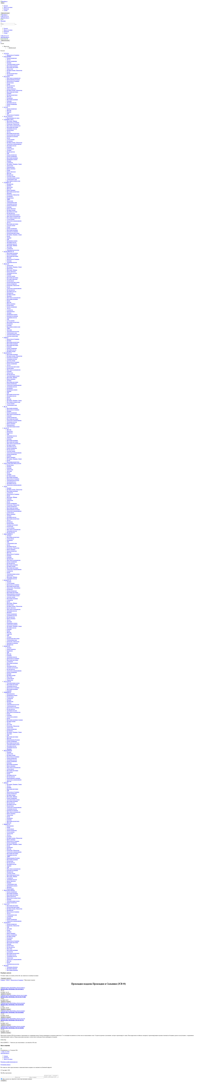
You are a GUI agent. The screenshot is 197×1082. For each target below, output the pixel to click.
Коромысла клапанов (12, 136)
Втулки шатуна (11, 85)
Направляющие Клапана (13, 79)
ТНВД (8, 199)
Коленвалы (10, 98)
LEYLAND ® (7, 681)
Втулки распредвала (12, 73)
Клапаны (9, 101)
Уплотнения (10, 75)
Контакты (6, 9)
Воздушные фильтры (12, 970)
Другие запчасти (8, 116)
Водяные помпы (11, 210)
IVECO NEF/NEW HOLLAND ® (12, 463)
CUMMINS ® (7, 182)
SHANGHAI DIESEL (9, 890)
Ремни (8, 84)
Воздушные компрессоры (13, 181)
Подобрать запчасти (6, 978)
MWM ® (6, 783)
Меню (2, 3)
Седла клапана (10, 139)
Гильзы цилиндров (12, 58)
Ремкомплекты (11, 167)
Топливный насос (11, 482)
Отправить (3, 1080)
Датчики (9, 150)
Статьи (5, 10)
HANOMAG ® (8, 353)
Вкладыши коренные (12, 65)
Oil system (9, 724)
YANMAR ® (7, 922)
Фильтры (9, 193)
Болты (8, 72)
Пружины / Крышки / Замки (14, 164)
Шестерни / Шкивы (12, 121)
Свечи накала (10, 148)
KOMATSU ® (7, 580)
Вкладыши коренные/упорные (15, 720)
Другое (9, 59)
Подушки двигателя (12, 279)
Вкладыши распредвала (13, 133)
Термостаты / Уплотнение (13, 588)
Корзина (3, 21)
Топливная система (12, 204)
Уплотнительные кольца (13, 64)
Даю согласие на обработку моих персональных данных (17, 1079)
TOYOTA (6, 53)
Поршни (9, 62)
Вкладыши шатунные (12, 67)
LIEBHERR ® (7, 692)
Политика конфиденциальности (9, 1062)
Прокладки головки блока (14, 898)
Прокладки (10, 187)
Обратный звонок (5, 13)
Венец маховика (11, 168)
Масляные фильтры (12, 968)
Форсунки (9, 677)
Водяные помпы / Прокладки (14, 70)
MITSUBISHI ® (8, 750)
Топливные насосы (12, 128)
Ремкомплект (10, 826)
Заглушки (9, 247)
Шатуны (9, 96)
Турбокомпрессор (11, 706)
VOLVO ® (6, 904)
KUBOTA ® (7, 646)
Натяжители (10, 174)
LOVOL (6, 107)
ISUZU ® (6, 428)
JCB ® (5, 486)
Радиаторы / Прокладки (13, 124)
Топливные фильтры (12, 967)
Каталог (6, 5)
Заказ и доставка (8, 7)
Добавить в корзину (5, 993)
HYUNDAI (7, 76)
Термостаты (10, 69)
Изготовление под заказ (13, 118)
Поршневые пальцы (12, 159)
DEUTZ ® (6, 264)
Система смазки (11, 176)
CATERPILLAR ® (8, 119)
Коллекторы (10, 526)
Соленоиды (10, 162)
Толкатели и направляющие (14, 144)
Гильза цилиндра (11, 89)
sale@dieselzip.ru (5, 18)
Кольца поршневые (12, 61)
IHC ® (5, 406)
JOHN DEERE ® (8, 534)
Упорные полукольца (12, 525)
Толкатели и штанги (12, 624)
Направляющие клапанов (13, 594)
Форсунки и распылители (13, 78)
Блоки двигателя (11, 171)
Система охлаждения (12, 336)
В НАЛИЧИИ (7, 56)
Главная (3, 980)
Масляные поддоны (12, 211)
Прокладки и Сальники (13, 55)
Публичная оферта (5, 1064)
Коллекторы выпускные (13, 135)
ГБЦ (8, 113)
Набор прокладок (11, 896)
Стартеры (9, 634)
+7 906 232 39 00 (5, 1051)
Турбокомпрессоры (12, 179)
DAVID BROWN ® (9, 251)
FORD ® (6, 337)
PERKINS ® (7, 824)
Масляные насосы (11, 102)
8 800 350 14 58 (5, 16)
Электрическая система (13, 250)
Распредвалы (10, 82)
